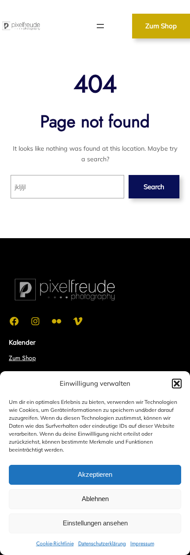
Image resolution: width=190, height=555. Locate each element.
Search (154, 186)
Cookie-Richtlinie (55, 543)
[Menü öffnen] (100, 26)
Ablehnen (95, 498)
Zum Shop (161, 26)
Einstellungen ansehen (95, 523)
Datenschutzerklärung (102, 543)
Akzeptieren (95, 474)
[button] (176, 383)
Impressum (142, 543)
